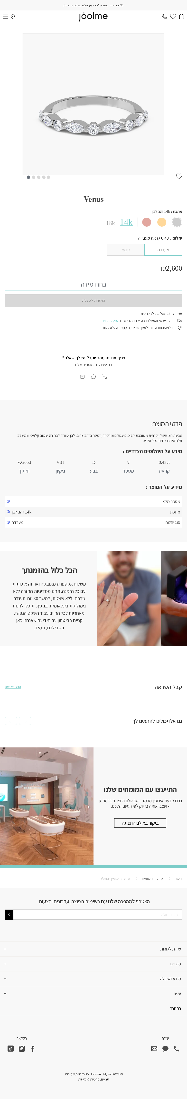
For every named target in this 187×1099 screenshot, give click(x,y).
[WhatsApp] (165, 1048)
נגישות (82, 1079)
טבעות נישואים (152, 878)
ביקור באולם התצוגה (140, 823)
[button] (28, 177)
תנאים (105, 1079)
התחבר (175, 1008)
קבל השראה (13, 687)
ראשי (178, 878)
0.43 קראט (153, 238)
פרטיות (94, 1079)
